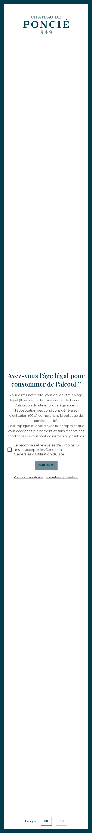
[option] (46, 821)
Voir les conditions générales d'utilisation (46, 477)
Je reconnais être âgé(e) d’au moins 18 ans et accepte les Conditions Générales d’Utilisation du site (46, 449)
